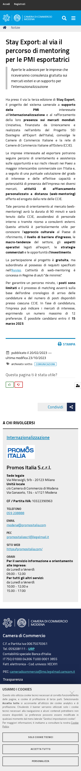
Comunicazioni (45, 364)
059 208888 (15, 513)
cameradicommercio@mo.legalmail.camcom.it (42, 671)
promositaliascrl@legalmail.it (28, 537)
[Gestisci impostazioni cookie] (77, 385)
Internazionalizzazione (28, 437)
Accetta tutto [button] (40, 749)
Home (5, 27)
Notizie (15, 27)
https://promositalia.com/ (25, 549)
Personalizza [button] (40, 761)
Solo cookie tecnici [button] (40, 737)
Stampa (69, 344)
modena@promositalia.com (26, 525)
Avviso (16, 270)
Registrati (19, 4)
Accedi (6, 4)
